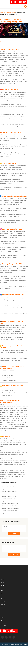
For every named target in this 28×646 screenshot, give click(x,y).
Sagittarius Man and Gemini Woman (9, 491)
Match (14, 533)
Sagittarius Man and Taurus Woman (9, 489)
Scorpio (2, 596)
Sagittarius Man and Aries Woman (9, 486)
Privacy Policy (4, 623)
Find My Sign (14, 554)
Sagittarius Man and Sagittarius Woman (10, 505)
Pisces (2, 606)
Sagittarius (3, 598)
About (2, 617)
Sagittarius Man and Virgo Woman (9, 498)
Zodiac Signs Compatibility (9, 12)
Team (2, 620)
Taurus (2, 579)
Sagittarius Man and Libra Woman (9, 501)
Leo (2, 587)
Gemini (2, 582)
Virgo (2, 590)
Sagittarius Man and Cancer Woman (9, 493)
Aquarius (3, 604)
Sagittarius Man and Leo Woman (9, 496)
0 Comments (4, 44)
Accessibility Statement (6, 625)
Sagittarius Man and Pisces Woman (9, 513)
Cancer (2, 585)
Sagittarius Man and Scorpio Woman (10, 503)
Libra (2, 593)
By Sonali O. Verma (5, 42)
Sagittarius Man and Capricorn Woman (10, 508)
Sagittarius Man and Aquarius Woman (10, 510)
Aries (2, 577)
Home (1, 12)
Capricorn (3, 601)
